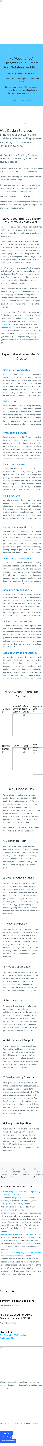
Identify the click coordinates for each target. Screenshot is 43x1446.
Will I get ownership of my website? (16, 1204)
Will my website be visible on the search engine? (21, 1234)
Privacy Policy (6, 1433)
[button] (21, 1193)
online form (26, 100)
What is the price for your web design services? (21, 1213)
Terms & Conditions (8, 1441)
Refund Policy (6, 1437)
